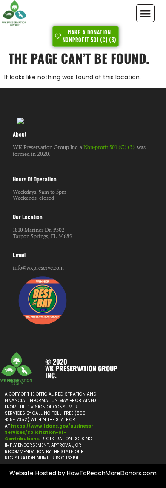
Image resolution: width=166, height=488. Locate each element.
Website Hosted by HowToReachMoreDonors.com (83, 473)
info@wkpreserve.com (38, 267)
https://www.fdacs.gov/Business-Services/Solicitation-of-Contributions (49, 432)
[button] (145, 13)
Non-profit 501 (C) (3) (109, 147)
